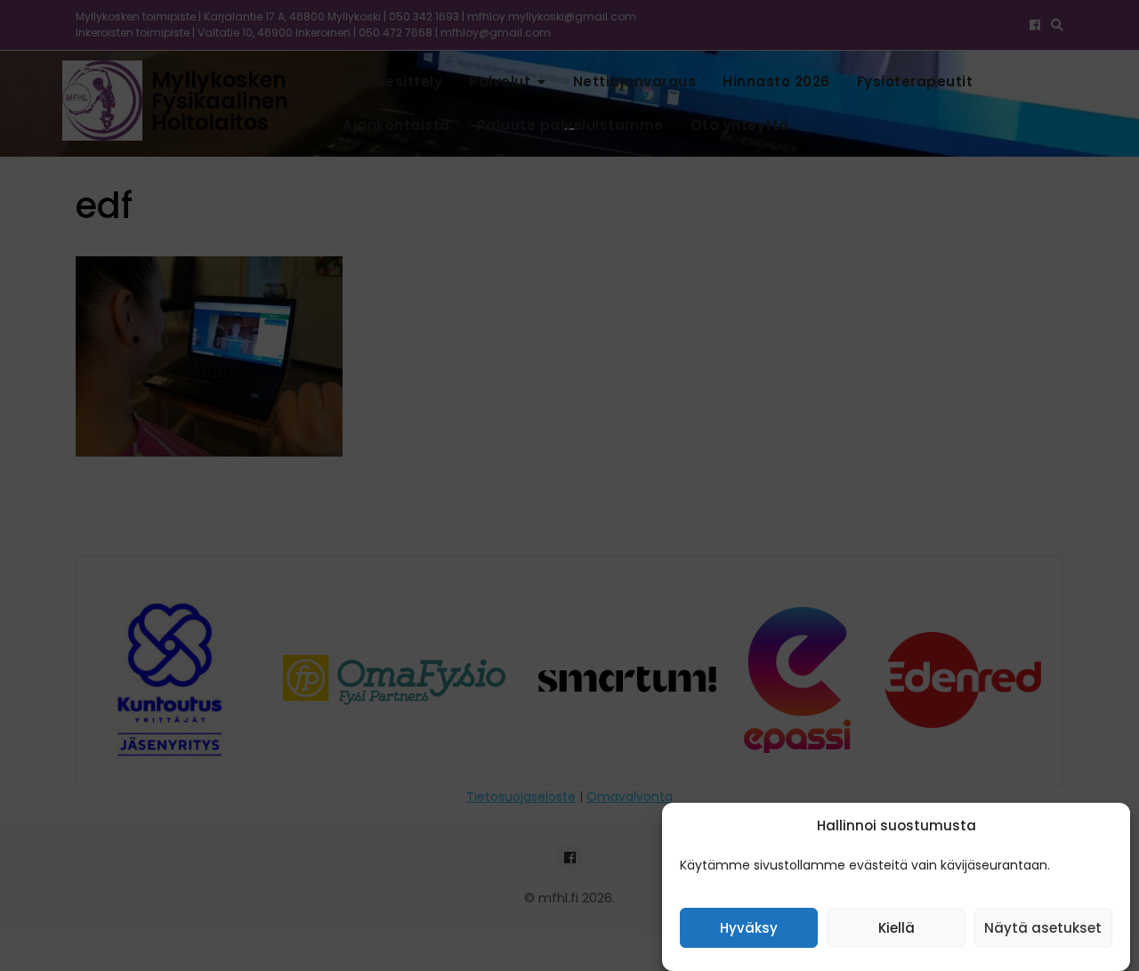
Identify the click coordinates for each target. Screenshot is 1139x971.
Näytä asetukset (1043, 928)
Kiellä (896, 928)
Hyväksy (749, 928)
